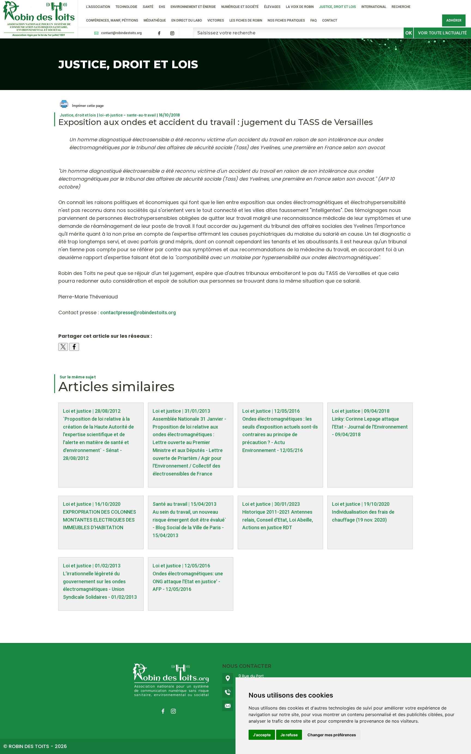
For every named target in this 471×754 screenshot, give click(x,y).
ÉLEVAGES (272, 7)
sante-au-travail (141, 115)
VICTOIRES (215, 20)
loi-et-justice (111, 115)
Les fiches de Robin (246, 20)
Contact (329, 20)
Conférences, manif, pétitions (112, 20)
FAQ (313, 20)
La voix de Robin (300, 7)
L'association (98, 7)
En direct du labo (186, 20)
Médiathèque (155, 20)
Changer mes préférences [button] (331, 734)
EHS (162, 7)
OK (408, 33)
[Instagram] (172, 33)
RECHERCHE (401, 7)
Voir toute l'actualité (442, 33)
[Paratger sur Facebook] (74, 347)
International (373, 7)
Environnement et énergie (193, 7)
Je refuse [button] (289, 734)
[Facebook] (159, 33)
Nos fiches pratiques (286, 20)
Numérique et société (240, 7)
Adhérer (453, 20)
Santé (148, 7)
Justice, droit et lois (337, 7)
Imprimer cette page (87, 106)
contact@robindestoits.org (121, 33)
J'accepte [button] (262, 734)
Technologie (126, 7)
